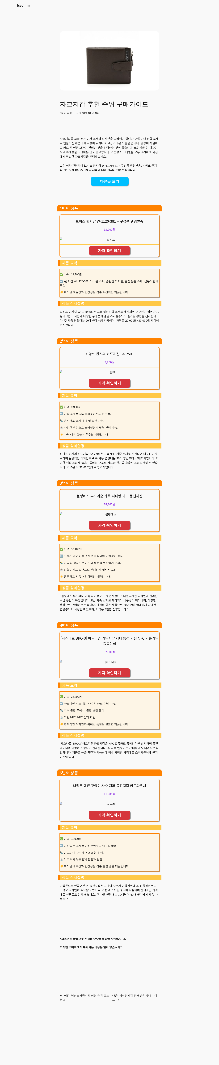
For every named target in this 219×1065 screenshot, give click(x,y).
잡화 (97, 112)
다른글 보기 (109, 181)
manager (86, 112)
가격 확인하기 (109, 251)
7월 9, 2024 (66, 112)
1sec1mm (23, 5)
